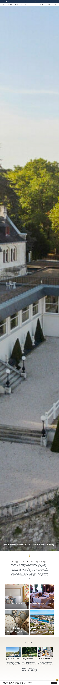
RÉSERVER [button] (49, 4)
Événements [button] (23, 4)
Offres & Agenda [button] (42, 4)
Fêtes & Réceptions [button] (32, 4)
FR (48, 1)
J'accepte (54, 682)
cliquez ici (23, 683)
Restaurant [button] (10, 4)
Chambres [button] (4, 4)
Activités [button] (17, 4)
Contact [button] (55, 4)
